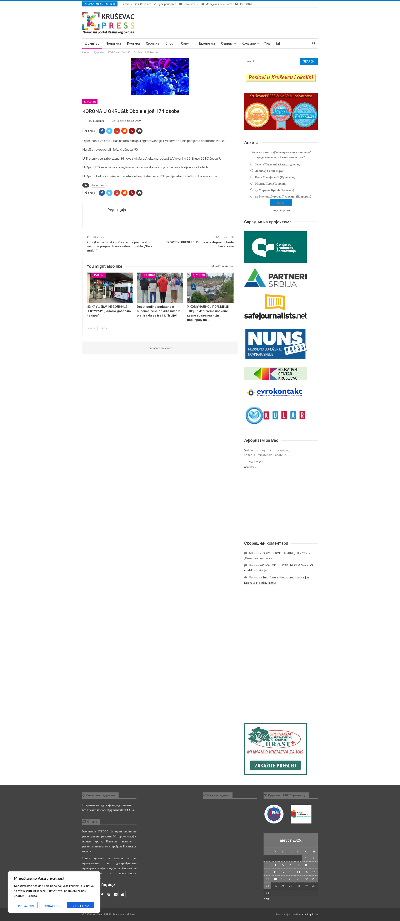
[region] (54, 892)
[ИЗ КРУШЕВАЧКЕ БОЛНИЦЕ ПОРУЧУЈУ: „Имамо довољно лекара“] (110, 288)
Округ (185, 43)
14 (298, 871)
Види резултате (280, 210)
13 (290, 871)
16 (313, 871)
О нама (125, 4)
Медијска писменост (219, 4)
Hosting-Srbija (310, 914)
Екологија (207, 43)
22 (306, 879)
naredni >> (251, 467)
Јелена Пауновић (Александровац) (278, 164)
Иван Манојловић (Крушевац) (275, 177)
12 (283, 871)
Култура (133, 43)
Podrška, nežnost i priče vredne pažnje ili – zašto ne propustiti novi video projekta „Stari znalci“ (119, 246)
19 (283, 879)
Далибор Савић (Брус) (270, 171)
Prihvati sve (80, 906)
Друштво (92, 43)
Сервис (227, 43)
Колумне (249, 43)
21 (298, 879)
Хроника (152, 43)
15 (306, 871)
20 (290, 879)
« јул (266, 898)
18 (275, 879)
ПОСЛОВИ (245, 4)
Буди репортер (167, 4)
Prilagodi (26, 906)
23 (313, 879)
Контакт (145, 4)
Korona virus (98, 185)
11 (275, 871)
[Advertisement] (281, 505)
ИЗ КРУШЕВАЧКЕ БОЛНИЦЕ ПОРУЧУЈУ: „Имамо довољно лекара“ (109, 311)
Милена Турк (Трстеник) (271, 183)
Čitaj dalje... (109, 885)
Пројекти (189, 4)
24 (267, 885)
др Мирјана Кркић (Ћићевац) (274, 190)
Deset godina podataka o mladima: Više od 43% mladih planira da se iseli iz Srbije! (158, 311)
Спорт (170, 43)
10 (267, 871)
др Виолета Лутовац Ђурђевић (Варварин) (283, 196)
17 (267, 879)
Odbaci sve (52, 906)
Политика (113, 43)
